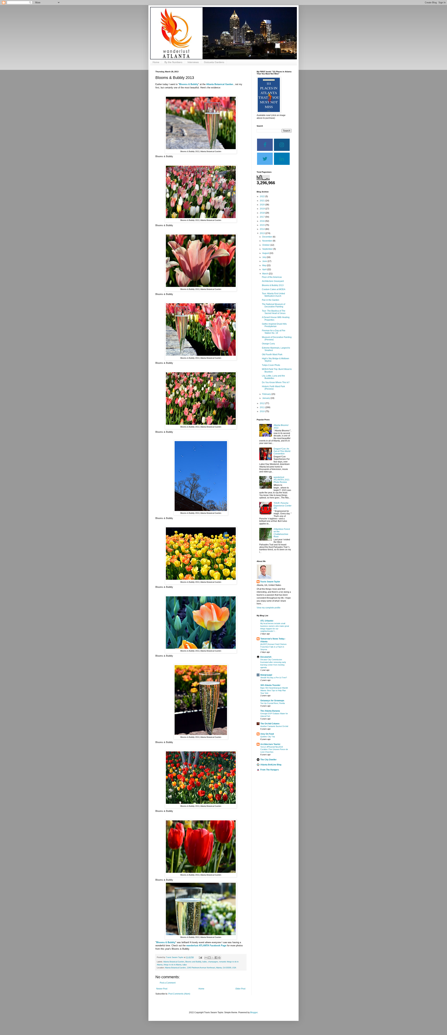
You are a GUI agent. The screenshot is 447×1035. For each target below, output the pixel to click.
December (267, 237)
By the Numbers (173, 62)
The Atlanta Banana (270, 711)
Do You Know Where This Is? (276, 382)
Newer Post (161, 989)
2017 (262, 217)
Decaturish (265, 657)
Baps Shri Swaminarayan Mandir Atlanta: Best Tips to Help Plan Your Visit (274, 690)
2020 (262, 204)
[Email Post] (200, 957)
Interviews (193, 62)
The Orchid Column (269, 723)
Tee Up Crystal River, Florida (272, 703)
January (266, 398)
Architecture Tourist (270, 744)
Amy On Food (267, 734)
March (265, 273)
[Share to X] (212, 957)
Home (156, 62)
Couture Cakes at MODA (273, 289)
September (267, 249)
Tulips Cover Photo (271, 365)
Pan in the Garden (270, 300)
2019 (262, 208)
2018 (262, 213)
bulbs (204, 962)
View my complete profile (268, 607)
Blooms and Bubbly (193, 962)
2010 (262, 411)
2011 (262, 407)
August (265, 253)
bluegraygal (266, 675)
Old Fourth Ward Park (272, 354)
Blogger (254, 1012)
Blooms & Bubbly (188, 84)
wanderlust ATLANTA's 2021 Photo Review (282, 480)
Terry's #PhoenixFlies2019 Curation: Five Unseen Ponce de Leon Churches (274, 749)
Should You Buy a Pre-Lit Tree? (273, 677)
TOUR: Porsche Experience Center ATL (282, 505)
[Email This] (206, 957)
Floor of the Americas (272, 277)
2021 (262, 200)
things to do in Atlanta (172, 965)
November (267, 241)
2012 (262, 403)
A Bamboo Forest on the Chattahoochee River (282, 533)
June (265, 261)
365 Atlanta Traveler (270, 685)
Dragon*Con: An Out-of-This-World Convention (282, 451)
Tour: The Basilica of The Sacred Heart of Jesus (273, 312)
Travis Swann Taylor (270, 581)
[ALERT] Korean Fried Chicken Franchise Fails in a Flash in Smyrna (273, 646)
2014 (262, 229)
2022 (262, 196)
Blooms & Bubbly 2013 (273, 285)
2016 (262, 221)
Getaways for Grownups (272, 700)
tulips (184, 965)
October (266, 245)
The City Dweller (268, 759)
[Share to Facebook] (216, 957)
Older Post (240, 989)
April (264, 269)
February (266, 394)
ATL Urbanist (266, 621)
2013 (262, 233)
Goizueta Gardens (214, 62)
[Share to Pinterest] (219, 957)
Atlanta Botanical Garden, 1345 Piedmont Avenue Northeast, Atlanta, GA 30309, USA (200, 968)
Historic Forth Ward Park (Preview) (273, 387)
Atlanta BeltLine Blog (270, 764)
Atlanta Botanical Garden (219, 84)
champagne (213, 962)
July (264, 257)
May (264, 265)
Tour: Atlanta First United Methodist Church (273, 294)
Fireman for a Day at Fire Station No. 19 (273, 331)
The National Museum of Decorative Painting (273, 305)
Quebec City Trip (267, 737)
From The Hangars (269, 770)
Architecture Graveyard (273, 281)
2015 (262, 225)
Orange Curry (268, 343)
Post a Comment (167, 983)
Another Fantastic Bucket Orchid (274, 726)
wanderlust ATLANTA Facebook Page (206, 945)
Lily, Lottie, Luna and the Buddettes (273, 377)
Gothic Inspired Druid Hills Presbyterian (274, 325)
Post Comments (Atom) (179, 994)
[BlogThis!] (209, 957)
